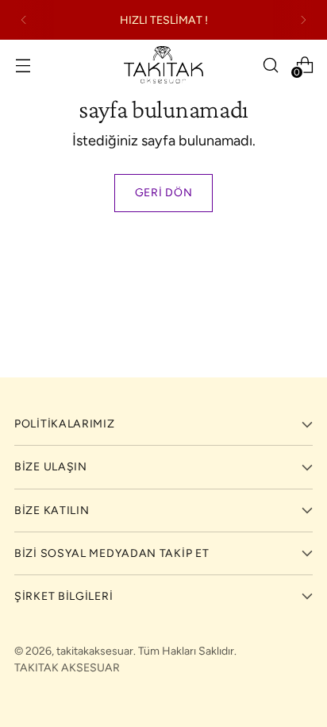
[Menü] (22, 64)
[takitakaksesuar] (163, 64)
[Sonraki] (303, 20)
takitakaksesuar (94, 651)
